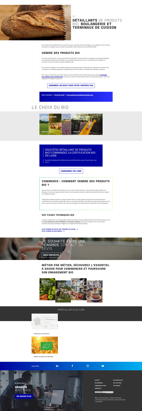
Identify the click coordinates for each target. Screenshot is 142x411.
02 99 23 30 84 (59, 95)
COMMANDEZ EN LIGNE (71, 171)
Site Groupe (116, 385)
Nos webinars (99, 383)
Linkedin (57, 366)
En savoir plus (24, 396)
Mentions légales (103, 398)
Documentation (118, 380)
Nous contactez (51, 255)
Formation (98, 388)
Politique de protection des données (116, 399)
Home (73, 16)
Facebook (72, 366)
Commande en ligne (100, 385)
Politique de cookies (101, 399)
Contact (97, 380)
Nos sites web (117, 383)
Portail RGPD (99, 401)
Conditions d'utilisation (116, 398)
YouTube (103, 366)
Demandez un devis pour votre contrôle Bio (71, 85)
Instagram (88, 366)
